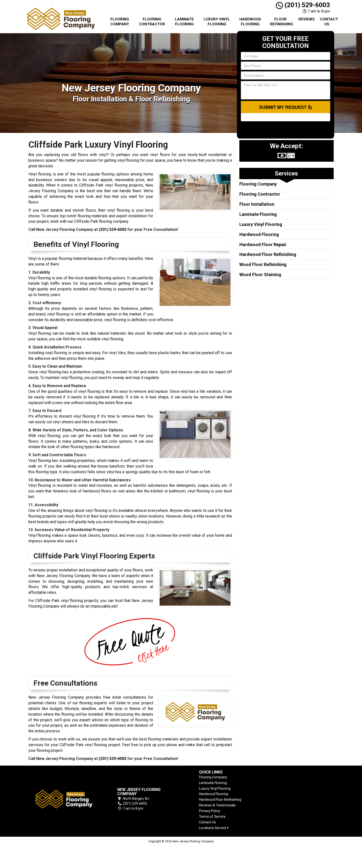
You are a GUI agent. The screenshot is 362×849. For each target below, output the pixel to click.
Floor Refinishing (281, 21)
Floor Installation (256, 204)
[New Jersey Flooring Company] (63, 799)
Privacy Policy (209, 811)
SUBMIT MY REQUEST (283, 107)
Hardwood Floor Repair (263, 244)
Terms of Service (212, 816)
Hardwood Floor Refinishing (267, 254)
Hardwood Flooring (250, 21)
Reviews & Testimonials (217, 805)
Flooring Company (119, 21)
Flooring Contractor (152, 21)
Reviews (306, 19)
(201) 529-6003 (306, 5)
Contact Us (328, 21)
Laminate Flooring (184, 21)
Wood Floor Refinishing (263, 264)
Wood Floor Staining (260, 274)
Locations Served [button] (213, 828)
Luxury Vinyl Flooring (217, 21)
